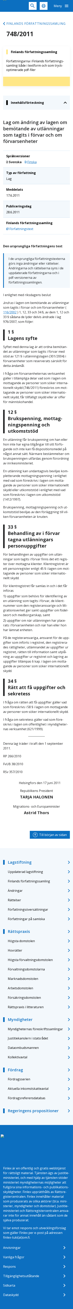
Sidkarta (9, 1285)
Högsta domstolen (21, 941)
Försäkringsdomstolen (24, 997)
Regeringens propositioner (33, 1110)
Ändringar (15, 890)
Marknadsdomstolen (23, 979)
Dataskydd (10, 1295)
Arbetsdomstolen (20, 988)
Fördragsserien (19, 1079)
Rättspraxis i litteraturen (26, 1007)
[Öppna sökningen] (33, 6)
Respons (9, 1266)
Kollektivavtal (17, 1057)
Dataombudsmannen (23, 1048)
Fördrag (15, 1069)
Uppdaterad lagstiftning (25, 872)
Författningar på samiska (26, 919)
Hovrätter (15, 950)
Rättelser (14, 900)
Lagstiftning (20, 862)
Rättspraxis (19, 931)
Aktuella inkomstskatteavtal (28, 1088)
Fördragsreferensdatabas (26, 1098)
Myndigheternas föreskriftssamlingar (35, 1029)
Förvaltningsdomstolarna (26, 969)
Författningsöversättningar (28, 909)
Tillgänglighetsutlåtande (21, 1276)
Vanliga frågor (13, 1257)
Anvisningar (12, 1247)
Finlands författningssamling (36, 23)
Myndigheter (20, 1019)
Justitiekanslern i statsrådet (28, 1038)
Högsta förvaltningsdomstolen (30, 960)
